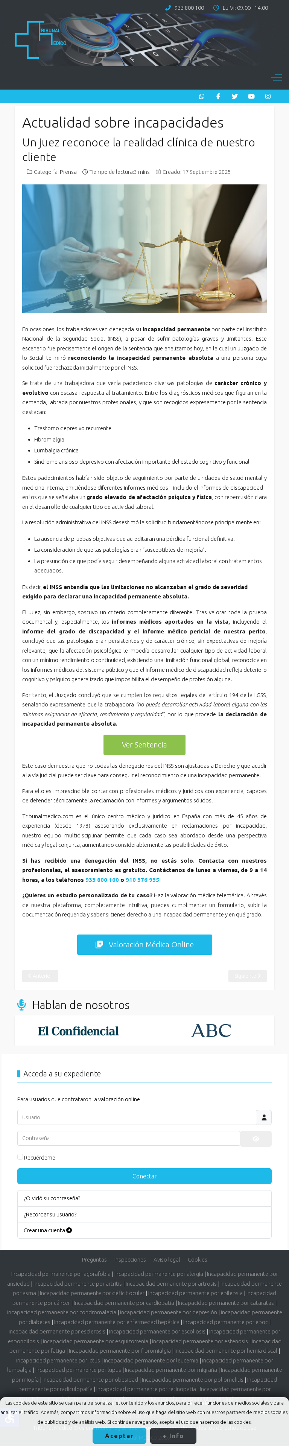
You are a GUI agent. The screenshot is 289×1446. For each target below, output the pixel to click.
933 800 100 (189, 8)
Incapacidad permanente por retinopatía (146, 1389)
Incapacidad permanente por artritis (77, 1283)
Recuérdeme (39, 1157)
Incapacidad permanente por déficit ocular (92, 1293)
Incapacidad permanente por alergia (158, 1274)
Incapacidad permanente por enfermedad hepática (116, 1322)
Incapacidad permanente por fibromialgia (120, 1350)
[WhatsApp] (201, 96)
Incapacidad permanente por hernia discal (226, 1350)
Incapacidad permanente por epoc (225, 1322)
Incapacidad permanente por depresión (168, 1312)
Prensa (68, 172)
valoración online (119, 1099)
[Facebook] (218, 96)
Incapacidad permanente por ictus (58, 1360)
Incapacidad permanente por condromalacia (61, 1312)
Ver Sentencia (144, 744)
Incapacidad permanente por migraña (171, 1370)
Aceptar (119, 1435)
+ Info (173, 1435)
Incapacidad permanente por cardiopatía (124, 1303)
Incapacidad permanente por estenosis (200, 1341)
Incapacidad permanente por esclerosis (57, 1331)
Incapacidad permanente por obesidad (90, 1379)
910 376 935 (142, 880)
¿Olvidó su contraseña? (52, 1198)
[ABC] (151, 1030)
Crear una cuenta (45, 1230)
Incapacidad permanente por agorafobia (61, 1274)
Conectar (144, 1176)
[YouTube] (251, 96)
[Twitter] (235, 96)
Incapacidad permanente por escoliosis (157, 1331)
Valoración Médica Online (151, 944)
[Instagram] (268, 96)
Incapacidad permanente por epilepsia (195, 1293)
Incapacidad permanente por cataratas (226, 1303)
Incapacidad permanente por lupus (78, 1370)
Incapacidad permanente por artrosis (171, 1283)
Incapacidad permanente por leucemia (151, 1360)
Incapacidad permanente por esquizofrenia (95, 1341)
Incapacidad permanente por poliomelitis (192, 1379)
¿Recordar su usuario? (50, 1214)
